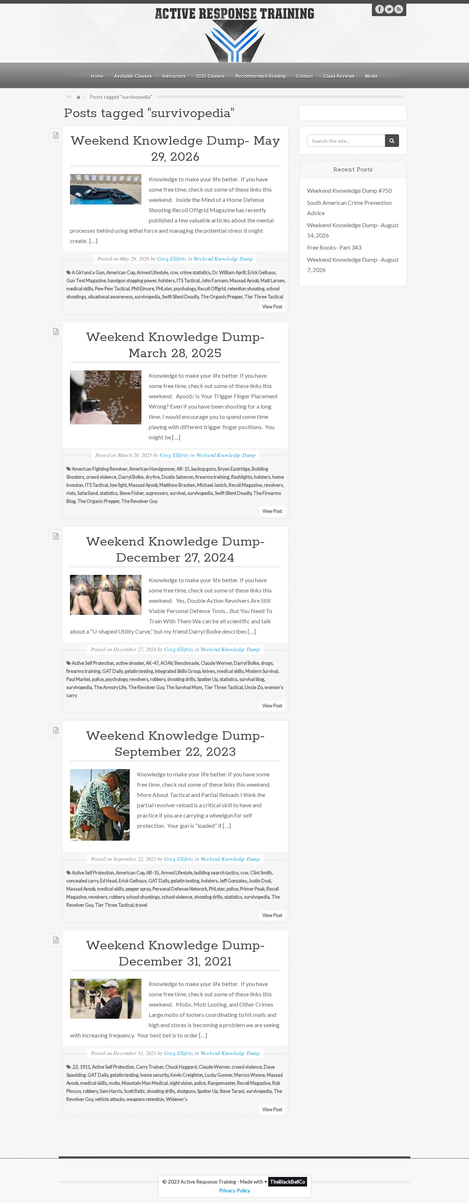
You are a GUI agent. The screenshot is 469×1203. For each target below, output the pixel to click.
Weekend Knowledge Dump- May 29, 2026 (175, 149)
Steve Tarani (231, 1091)
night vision (181, 1083)
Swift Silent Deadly (180, 297)
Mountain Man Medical (145, 1083)
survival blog (251, 679)
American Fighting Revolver (99, 469)
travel (141, 905)
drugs (267, 663)
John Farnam (215, 280)
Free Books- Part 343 (334, 247)
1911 (85, 1067)
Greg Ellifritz (172, 258)
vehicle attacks (110, 1099)
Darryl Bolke (131, 477)
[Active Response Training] (234, 34)
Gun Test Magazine (86, 280)
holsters (166, 280)
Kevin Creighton (186, 1075)
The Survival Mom (184, 687)
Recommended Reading (261, 76)
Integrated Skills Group (177, 671)
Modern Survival (261, 671)
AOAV (166, 663)
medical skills (79, 288)
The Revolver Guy (139, 501)
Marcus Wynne (249, 1075)
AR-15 (183, 469)
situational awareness (110, 297)
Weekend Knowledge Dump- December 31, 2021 (175, 953)
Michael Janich (212, 485)
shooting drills (181, 679)
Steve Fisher (131, 493)
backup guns (203, 469)
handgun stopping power (132, 280)
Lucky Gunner (218, 1075)
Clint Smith (261, 873)
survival (177, 493)
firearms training (212, 477)
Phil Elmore (143, 288)
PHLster (164, 288)
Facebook (379, 9)
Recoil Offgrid (211, 288)
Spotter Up (207, 679)
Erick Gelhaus (262, 272)
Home (97, 76)
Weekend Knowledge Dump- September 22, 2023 (175, 744)
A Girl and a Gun (88, 272)
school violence (177, 897)
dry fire (152, 477)
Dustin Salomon (177, 477)
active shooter (130, 663)
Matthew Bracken (177, 485)
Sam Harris (111, 1091)
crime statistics (195, 272)
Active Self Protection (93, 663)
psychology (185, 288)
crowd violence (101, 477)
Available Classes (133, 76)
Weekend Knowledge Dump (223, 258)
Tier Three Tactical (263, 297)
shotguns (186, 1091)
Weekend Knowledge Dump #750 (349, 190)
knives (208, 671)
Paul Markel (78, 679)
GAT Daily (112, 671)
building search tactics (216, 873)
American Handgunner (152, 469)
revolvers (273, 485)
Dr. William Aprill (229, 272)
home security (154, 1075)
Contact (304, 76)
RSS (398, 9)
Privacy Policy (234, 1190)
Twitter (389, 9)
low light (118, 485)
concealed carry (82, 881)
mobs (114, 1083)
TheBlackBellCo (287, 1182)
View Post (272, 306)
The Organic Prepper (221, 297)
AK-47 (152, 663)
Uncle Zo (254, 687)
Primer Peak (252, 889)
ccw (174, 272)
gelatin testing (139, 671)
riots (70, 493)
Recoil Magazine (245, 485)
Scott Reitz (134, 1091)
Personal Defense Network (179, 889)
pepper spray (138, 889)
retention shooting (246, 288)
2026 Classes (210, 76)
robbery (157, 679)
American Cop (120, 272)
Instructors (174, 76)
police (98, 679)
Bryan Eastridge (234, 469)
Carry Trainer (149, 1067)
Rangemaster (221, 1083)
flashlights (241, 477)
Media (371, 76)
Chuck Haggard (181, 1067)
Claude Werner (216, 663)
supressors (156, 493)
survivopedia (147, 297)
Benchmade (186, 663)
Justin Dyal (260, 881)
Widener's (176, 1099)
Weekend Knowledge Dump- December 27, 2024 (175, 549)
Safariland (87, 493)
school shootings (143, 897)
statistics (109, 493)
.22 (75, 1067)
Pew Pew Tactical (112, 288)
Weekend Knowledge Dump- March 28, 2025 (175, 345)
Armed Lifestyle (152, 272)
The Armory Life (110, 687)
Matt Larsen (273, 280)
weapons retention (145, 1099)
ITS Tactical (188, 280)
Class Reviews (339, 76)
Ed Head (108, 881)
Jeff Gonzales (233, 881)
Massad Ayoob (244, 280)
